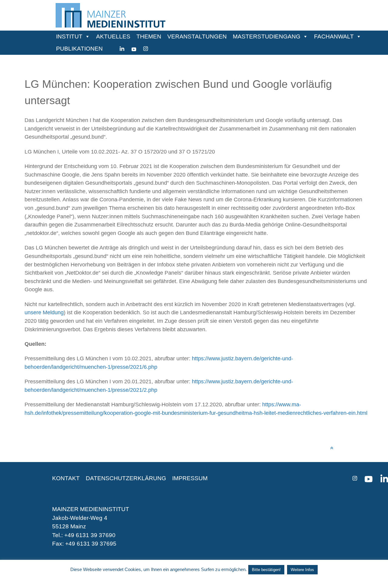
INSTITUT (69, 36)
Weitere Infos (302, 569)
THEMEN (148, 36)
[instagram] (146, 49)
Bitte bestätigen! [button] (266, 569)
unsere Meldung (44, 312)
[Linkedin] (122, 49)
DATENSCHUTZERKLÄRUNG (126, 478)
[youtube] (134, 49)
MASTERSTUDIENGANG (266, 36)
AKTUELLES (113, 36)
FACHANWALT (334, 36)
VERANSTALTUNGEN (197, 36)
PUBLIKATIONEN (79, 48)
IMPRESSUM (190, 478)
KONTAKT (66, 478)
